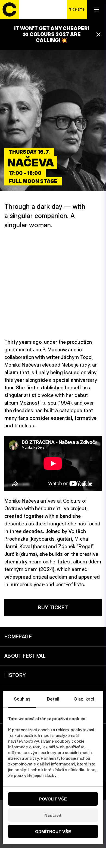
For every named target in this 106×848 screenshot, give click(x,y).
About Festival (25, 656)
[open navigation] (96, 9)
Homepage (18, 636)
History (15, 675)
